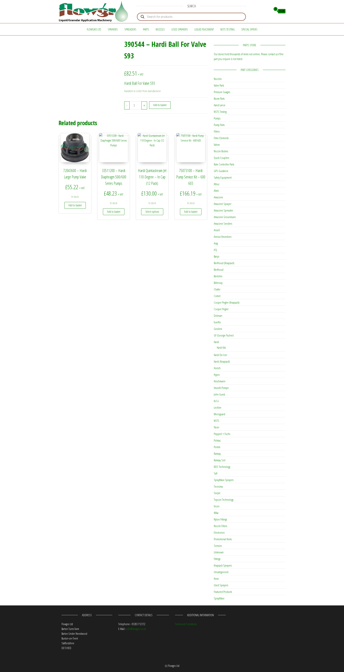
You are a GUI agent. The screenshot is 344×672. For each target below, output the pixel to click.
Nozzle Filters (220, 526)
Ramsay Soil (219, 460)
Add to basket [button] (75, 205)
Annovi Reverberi (223, 237)
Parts (146, 29)
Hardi (216, 342)
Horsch (217, 368)
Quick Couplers (221, 158)
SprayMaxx (219, 598)
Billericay (218, 283)
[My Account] (267, 11)
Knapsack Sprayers (223, 565)
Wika (216, 513)
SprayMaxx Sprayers (224, 480)
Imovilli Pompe (221, 388)
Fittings (217, 559)
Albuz (216, 184)
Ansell (217, 230)
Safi (215, 473)
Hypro (217, 375)
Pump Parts (219, 125)
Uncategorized (221, 572)
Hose (216, 578)
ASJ (215, 250)
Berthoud (218, 270)
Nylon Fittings (220, 519)
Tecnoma (218, 486)
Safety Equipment (223, 177)
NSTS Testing (227, 29)
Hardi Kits (221, 347)
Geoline (218, 329)
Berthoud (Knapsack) (224, 263)
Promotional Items (223, 539)
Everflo (217, 322)
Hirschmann (219, 381)
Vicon (216, 506)
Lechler (217, 407)
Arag (216, 243)
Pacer (216, 427)
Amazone (218, 197)
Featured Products (223, 592)
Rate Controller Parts (224, 164)
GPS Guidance (221, 171)
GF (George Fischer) (224, 335)
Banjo (216, 256)
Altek (216, 191)
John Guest (219, 394)
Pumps (217, 118)
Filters (217, 131)
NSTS (216, 421)
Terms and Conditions (186, 624)
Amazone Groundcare (225, 217)
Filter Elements (221, 138)
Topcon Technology (224, 500)
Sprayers (113, 29)
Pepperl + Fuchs (222, 434)
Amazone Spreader (223, 210)
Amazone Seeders (223, 223)
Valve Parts (219, 85)
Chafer (217, 289)
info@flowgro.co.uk (136, 629)
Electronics (219, 532)
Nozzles (160, 29)
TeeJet (217, 493)
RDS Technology (222, 467)
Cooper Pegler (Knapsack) (226, 302)
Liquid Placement (204, 29)
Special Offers (249, 29)
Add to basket (159, 105)
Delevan (218, 316)
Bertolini (218, 276)
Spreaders (130, 29)
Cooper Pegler (221, 309)
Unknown (219, 552)
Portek (217, 447)
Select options (152, 212)
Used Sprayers (179, 29)
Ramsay (217, 454)
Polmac (217, 440)
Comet (217, 296)
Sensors (218, 546)
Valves (217, 145)
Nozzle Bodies (221, 151)
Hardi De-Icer (220, 355)
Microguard (219, 414)
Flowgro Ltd (94, 29)
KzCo (216, 401)
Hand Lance (219, 105)
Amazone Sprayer (222, 204)
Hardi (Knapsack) (222, 361)
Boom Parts (219, 98)
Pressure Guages (222, 92)
